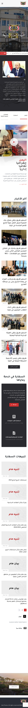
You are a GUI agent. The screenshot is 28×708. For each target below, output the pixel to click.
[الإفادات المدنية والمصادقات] (14, 436)
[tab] (23, 117)
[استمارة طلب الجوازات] (14, 419)
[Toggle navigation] (5, 3)
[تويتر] (13, 616)
